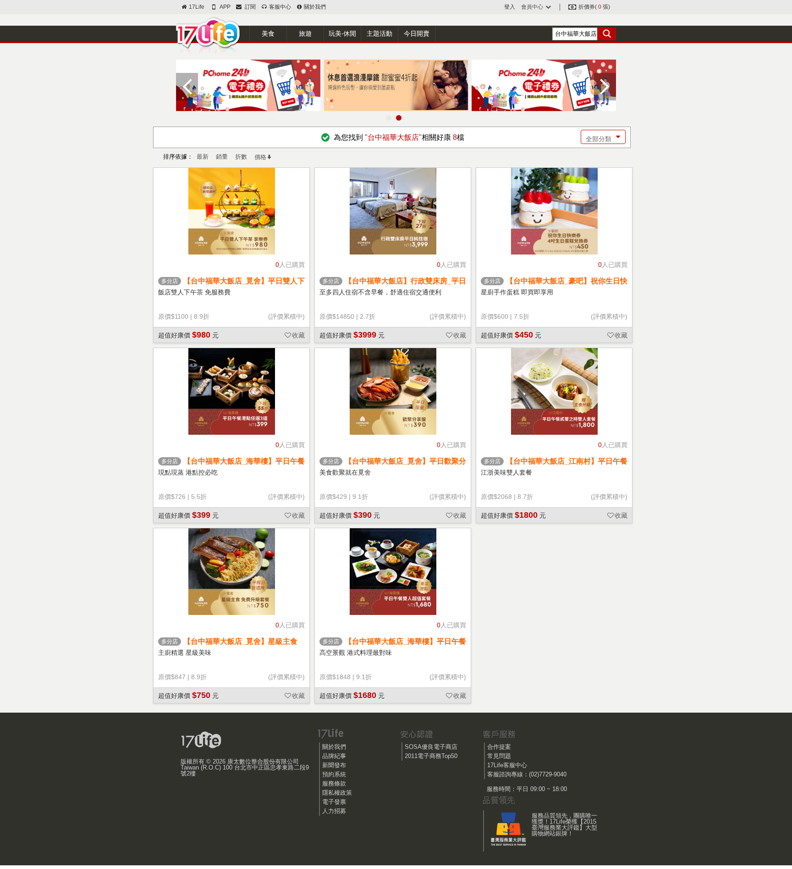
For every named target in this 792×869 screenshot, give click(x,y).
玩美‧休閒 (342, 33)
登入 (509, 7)
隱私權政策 (337, 792)
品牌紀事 (334, 756)
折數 (241, 157)
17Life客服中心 (507, 765)
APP (225, 7)
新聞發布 (334, 765)
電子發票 (334, 801)
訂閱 (249, 7)
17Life (195, 7)
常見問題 (499, 756)
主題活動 (379, 33)
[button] (388, 118)
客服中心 (279, 7)
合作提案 (499, 746)
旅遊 (305, 33)
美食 (268, 33)
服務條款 (334, 783)
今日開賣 (416, 33)
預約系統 (334, 774)
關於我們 (314, 7)
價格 (260, 157)
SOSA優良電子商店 (431, 746)
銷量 (222, 157)
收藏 (298, 335)
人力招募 (334, 811)
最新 (203, 157)
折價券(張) (593, 7)
